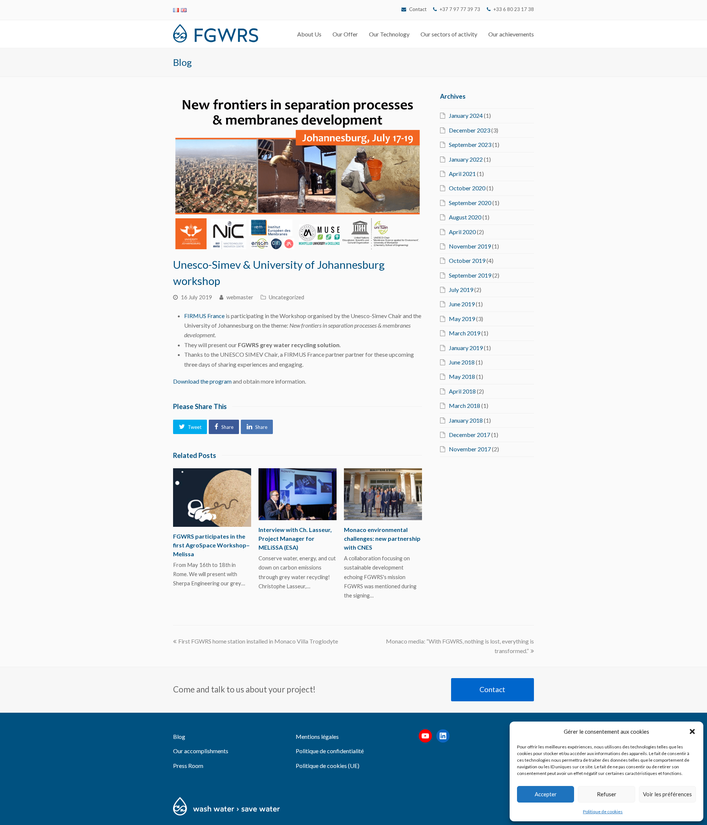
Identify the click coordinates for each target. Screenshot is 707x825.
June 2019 (462, 303)
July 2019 (461, 289)
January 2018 (466, 420)
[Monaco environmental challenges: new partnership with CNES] (383, 494)
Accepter (546, 794)
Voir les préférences (667, 794)
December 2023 (469, 130)
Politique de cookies (603, 811)
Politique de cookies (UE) (327, 765)
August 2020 (465, 217)
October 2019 (467, 260)
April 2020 (462, 231)
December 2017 (469, 434)
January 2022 (466, 159)
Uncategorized (286, 297)
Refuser (606, 794)
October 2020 (467, 187)
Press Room (188, 765)
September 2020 (470, 202)
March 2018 (464, 405)
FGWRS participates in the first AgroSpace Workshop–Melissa (211, 545)
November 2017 (470, 448)
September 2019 (470, 275)
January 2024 (466, 115)
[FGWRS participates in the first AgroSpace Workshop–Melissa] (212, 497)
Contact (417, 9)
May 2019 (462, 318)
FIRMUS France (204, 315)
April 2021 (462, 173)
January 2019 (466, 347)
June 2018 (462, 362)
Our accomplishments (200, 750)
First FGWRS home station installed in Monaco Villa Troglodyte (258, 641)
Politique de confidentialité (330, 750)
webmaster (239, 297)
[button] (692, 731)
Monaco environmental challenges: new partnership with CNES (382, 538)
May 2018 (462, 376)
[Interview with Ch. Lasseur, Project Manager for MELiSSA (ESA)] (297, 494)
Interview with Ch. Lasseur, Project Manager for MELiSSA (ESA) (295, 538)
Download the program (202, 381)
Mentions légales (317, 736)
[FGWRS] (215, 32)
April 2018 (462, 391)
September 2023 (470, 144)
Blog (179, 736)
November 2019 (470, 246)
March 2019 (464, 332)
